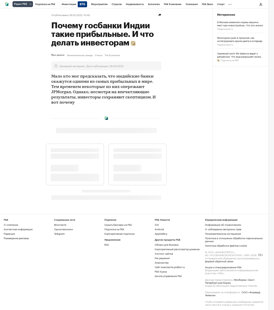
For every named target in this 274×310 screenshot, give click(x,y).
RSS (106, 244)
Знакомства (162, 262)
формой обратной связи (219, 261)
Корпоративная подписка (119, 233)
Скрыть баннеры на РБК (118, 224)
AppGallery (161, 233)
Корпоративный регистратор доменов (177, 249)
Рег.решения (162, 258)
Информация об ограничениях (223, 224)
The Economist (112, 55)
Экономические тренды (80, 55)
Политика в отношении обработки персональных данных (234, 239)
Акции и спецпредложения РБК (223, 267)
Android (159, 229)
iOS (157, 224)
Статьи (98, 55)
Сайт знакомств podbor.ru (170, 267)
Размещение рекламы (16, 238)
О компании (11, 224)
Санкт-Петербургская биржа (230, 281)
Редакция (9, 233)
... (230, 3)
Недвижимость (225, 28)
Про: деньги (58, 55)
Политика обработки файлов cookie (226, 245)
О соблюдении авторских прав (223, 229)
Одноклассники (63, 229)
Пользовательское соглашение (223, 233)
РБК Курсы (161, 271)
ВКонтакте (60, 224)
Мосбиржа (240, 279)
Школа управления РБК (168, 276)
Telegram (59, 233)
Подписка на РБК (229, 60)
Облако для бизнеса (166, 244)
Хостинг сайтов (164, 253)
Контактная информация (18, 229)
